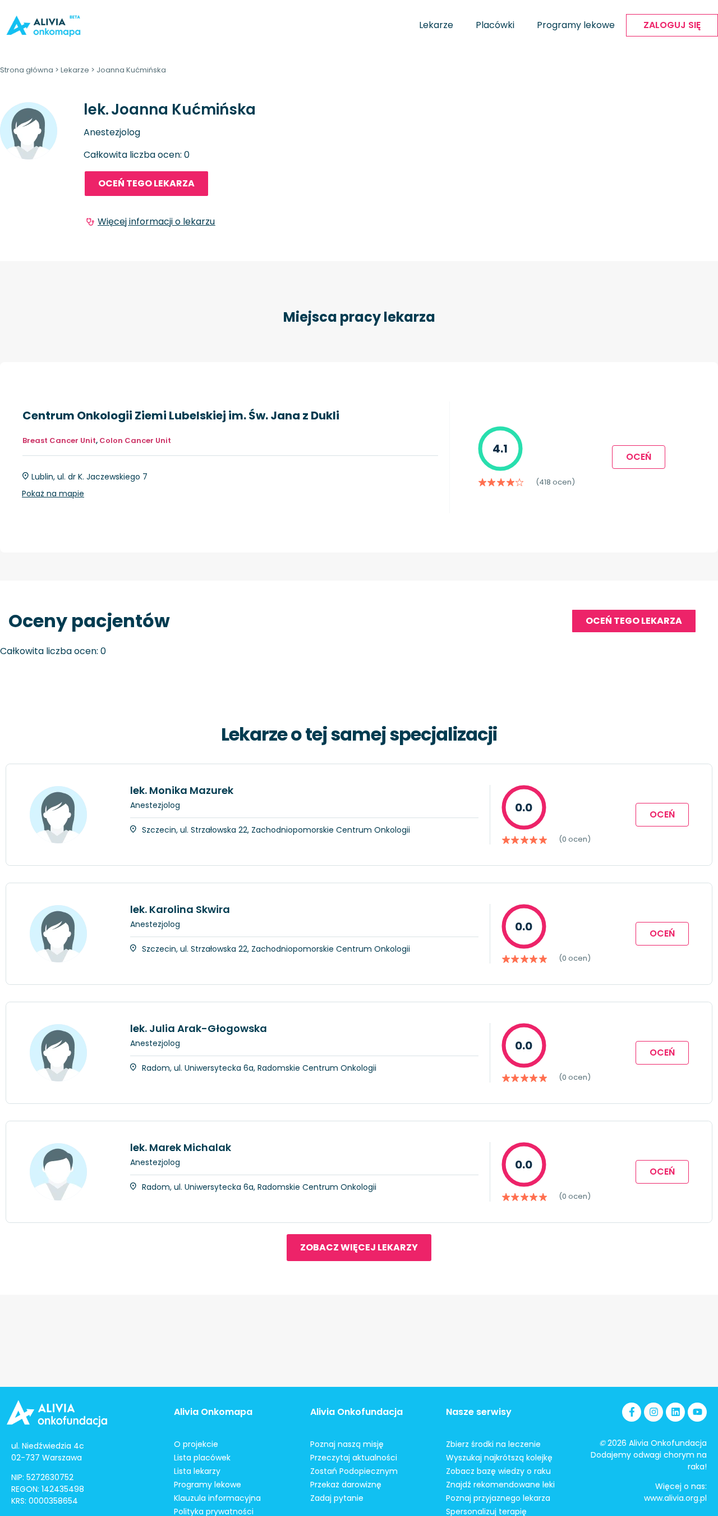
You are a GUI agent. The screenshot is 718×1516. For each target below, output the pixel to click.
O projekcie (196, 1444)
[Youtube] (697, 1412)
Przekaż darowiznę (345, 1484)
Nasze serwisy (479, 1411)
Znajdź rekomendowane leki (500, 1484)
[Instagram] (653, 1412)
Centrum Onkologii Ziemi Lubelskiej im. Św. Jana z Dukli (180, 415)
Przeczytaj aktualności (353, 1457)
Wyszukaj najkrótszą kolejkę (499, 1457)
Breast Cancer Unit (59, 440)
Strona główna (26, 70)
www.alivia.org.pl (675, 1498)
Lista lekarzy (197, 1471)
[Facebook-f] (631, 1412)
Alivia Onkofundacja (356, 1411)
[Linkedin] (675, 1412)
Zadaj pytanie (336, 1498)
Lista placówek (202, 1457)
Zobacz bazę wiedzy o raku (498, 1471)
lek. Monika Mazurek (181, 790)
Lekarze (436, 25)
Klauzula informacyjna (217, 1498)
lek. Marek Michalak (180, 1147)
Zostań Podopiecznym (354, 1471)
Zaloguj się (672, 25)
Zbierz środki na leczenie (493, 1444)
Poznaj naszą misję (347, 1444)
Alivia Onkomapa (213, 1411)
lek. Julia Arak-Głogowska (198, 1028)
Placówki (495, 25)
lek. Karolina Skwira (180, 909)
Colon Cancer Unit (135, 440)
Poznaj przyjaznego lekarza (498, 1498)
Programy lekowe (576, 25)
